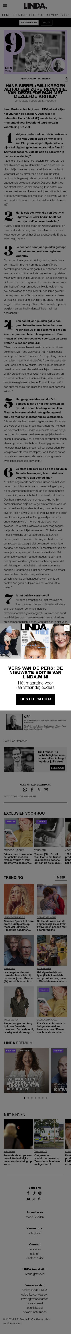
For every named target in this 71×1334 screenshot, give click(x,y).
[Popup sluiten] (67, 628)
